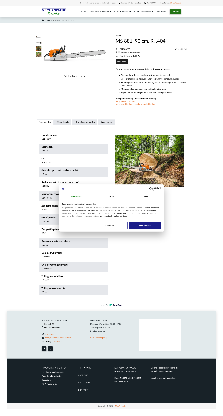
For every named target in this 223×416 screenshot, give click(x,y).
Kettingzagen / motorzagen (128, 52)
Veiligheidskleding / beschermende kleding (135, 104)
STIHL (118, 36)
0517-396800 (50, 334)
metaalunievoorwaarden (161, 371)
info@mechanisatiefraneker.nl (58, 338)
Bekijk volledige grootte (74, 76)
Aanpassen (109, 225)
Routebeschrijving (98, 338)
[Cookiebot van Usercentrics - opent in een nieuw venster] (151, 189)
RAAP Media (120, 406)
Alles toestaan (145, 225)
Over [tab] (146, 196)
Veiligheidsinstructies (125, 102)
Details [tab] (111, 196)
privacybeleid (169, 378)
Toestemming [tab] (76, 196)
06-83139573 (175, 3)
